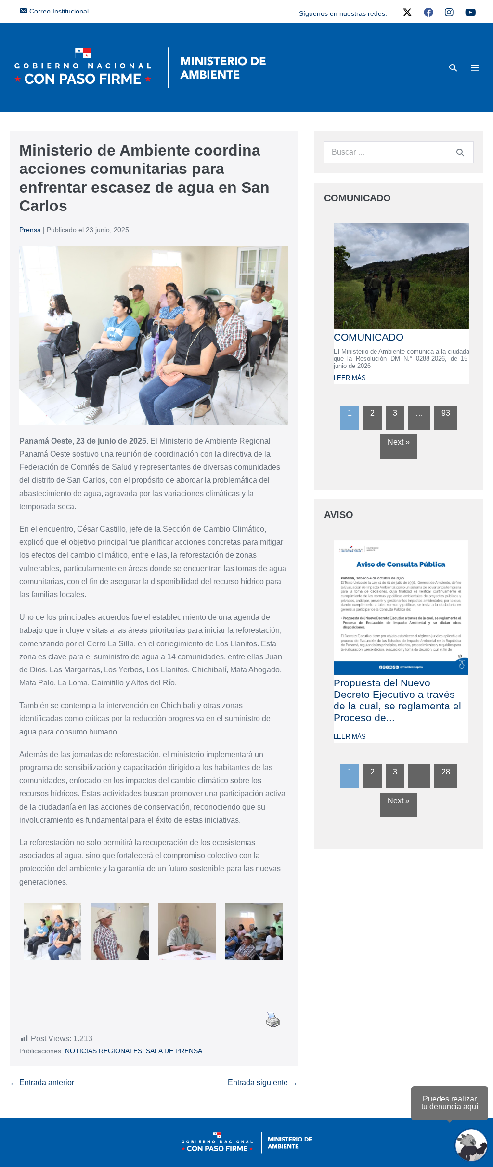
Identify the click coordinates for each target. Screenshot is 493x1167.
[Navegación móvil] (474, 67)
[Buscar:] (399, 152)
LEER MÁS (350, 377)
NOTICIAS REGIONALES (103, 1051)
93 (445, 413)
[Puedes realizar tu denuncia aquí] (471, 1145)
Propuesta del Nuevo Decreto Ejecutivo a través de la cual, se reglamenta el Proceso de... (397, 700)
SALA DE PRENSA (174, 1051)
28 (445, 772)
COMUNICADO (368, 336)
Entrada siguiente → (263, 1082)
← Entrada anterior (42, 1082)
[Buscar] (460, 152)
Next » (399, 442)
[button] (453, 67)
